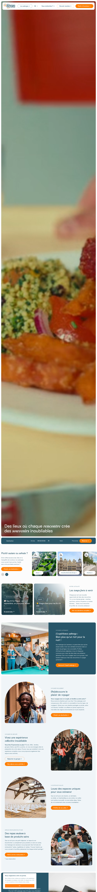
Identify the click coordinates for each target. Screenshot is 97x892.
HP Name (4, 538)
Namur (40, 599)
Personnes (75, 541)
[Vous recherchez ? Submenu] (54, 6)
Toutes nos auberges (12, 596)
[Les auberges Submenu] (30, 6)
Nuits (61, 541)
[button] (2, 574)
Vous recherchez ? (47, 6)
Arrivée (33, 541)
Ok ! (20, 885)
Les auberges (24, 6)
